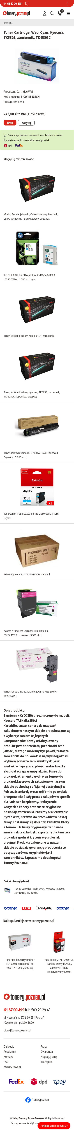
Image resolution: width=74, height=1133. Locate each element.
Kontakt (8, 1057)
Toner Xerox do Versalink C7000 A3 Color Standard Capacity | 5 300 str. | (31, 455)
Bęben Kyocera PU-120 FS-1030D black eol (27, 574)
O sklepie (9, 1046)
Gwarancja (47, 1052)
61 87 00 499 (14, 4)
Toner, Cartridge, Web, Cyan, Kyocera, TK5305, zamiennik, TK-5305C (39, 890)
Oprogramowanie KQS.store (25, 1123)
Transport (46, 1062)
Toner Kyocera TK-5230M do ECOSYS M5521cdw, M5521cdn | (30, 694)
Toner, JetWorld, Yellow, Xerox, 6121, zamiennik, (29, 335)
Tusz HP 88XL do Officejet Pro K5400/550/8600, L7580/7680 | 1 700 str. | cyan (30, 277)
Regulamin (10, 1052)
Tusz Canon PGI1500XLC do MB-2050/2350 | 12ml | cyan (31, 516)
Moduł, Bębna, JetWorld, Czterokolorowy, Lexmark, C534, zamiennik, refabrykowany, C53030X (31, 216)
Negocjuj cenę (49, 1057)
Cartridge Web (25, 92)
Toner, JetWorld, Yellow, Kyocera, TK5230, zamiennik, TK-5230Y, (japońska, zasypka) (32, 394)
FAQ (6, 1062)
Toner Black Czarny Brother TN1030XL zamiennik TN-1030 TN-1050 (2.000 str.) (19, 963)
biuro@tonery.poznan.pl (17, 1030)
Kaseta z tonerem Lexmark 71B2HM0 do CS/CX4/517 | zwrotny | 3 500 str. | (26, 633)
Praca (44, 1046)
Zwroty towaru (12, 1067)
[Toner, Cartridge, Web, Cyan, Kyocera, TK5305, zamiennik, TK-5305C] (37, 66)
